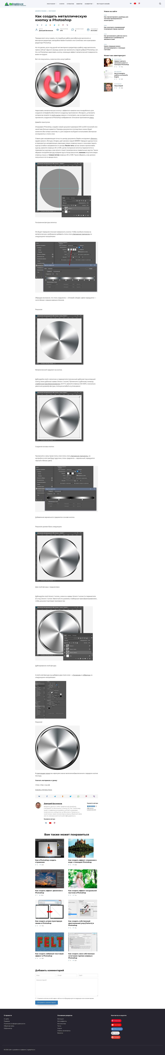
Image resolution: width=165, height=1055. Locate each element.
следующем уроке (43, 773)
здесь (91, 117)
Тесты (59, 1026)
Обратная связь (9, 1026)
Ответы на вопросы (63, 1030)
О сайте (6, 1019)
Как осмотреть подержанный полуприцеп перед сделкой (114, 28)
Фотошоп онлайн (103, 3)
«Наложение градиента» (81, 234)
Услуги (61, 3)
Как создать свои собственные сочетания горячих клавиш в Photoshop (81, 956)
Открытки (70, 3)
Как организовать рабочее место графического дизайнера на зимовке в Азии (115, 37)
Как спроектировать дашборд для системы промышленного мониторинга (116, 18)
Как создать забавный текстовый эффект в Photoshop (49, 955)
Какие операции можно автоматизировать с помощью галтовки (114, 47)
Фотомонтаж (61, 1023)
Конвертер (88, 3)
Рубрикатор (8, 1028)
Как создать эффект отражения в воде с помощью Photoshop (82, 861)
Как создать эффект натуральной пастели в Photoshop (82, 892)
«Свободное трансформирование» (47, 384)
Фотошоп (60, 1019)
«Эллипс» (93, 138)
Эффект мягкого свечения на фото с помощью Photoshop (121, 62)
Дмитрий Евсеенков (53, 804)
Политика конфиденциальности (14, 1023)
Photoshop (51, 3)
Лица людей (118, 86)
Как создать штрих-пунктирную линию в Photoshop (48, 922)
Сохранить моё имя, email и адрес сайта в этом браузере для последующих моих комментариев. (65, 998)
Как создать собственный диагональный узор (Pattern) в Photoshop (81, 923)
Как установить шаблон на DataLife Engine (121, 75)
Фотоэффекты (62, 1021)
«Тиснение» (76, 675)
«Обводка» (86, 675)
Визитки (79, 3)
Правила (7, 1021)
